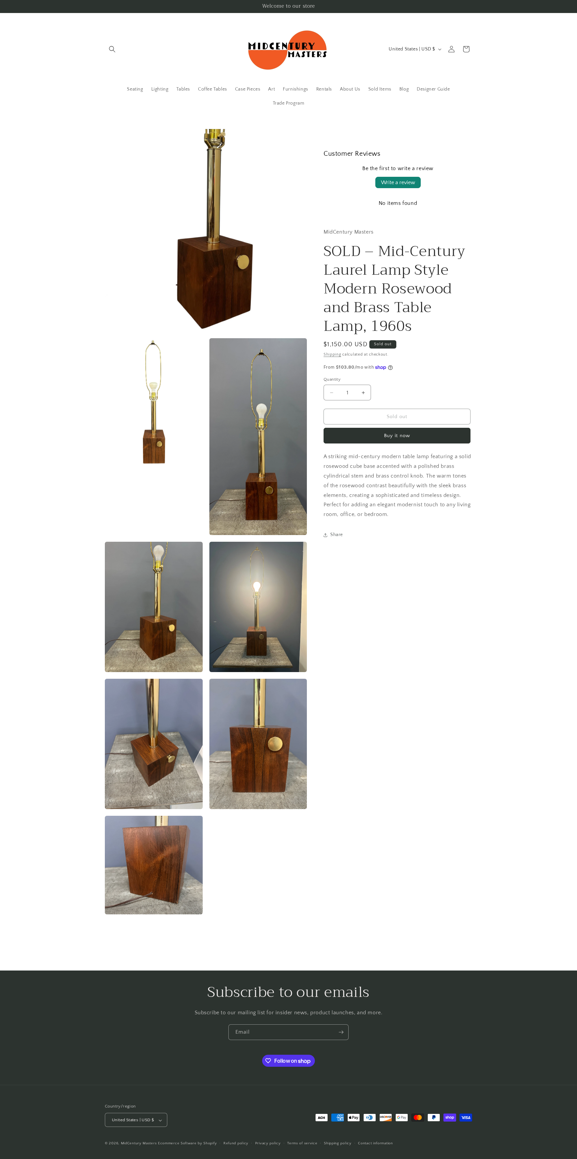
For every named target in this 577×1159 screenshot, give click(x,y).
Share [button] (336, 535)
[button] (112, 49)
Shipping (332, 355)
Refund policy (235, 1143)
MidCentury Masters (139, 1144)
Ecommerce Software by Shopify (187, 1144)
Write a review (398, 182)
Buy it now (397, 436)
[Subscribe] (341, 1032)
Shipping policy (338, 1143)
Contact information (375, 1143)
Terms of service (302, 1143)
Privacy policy (268, 1143)
